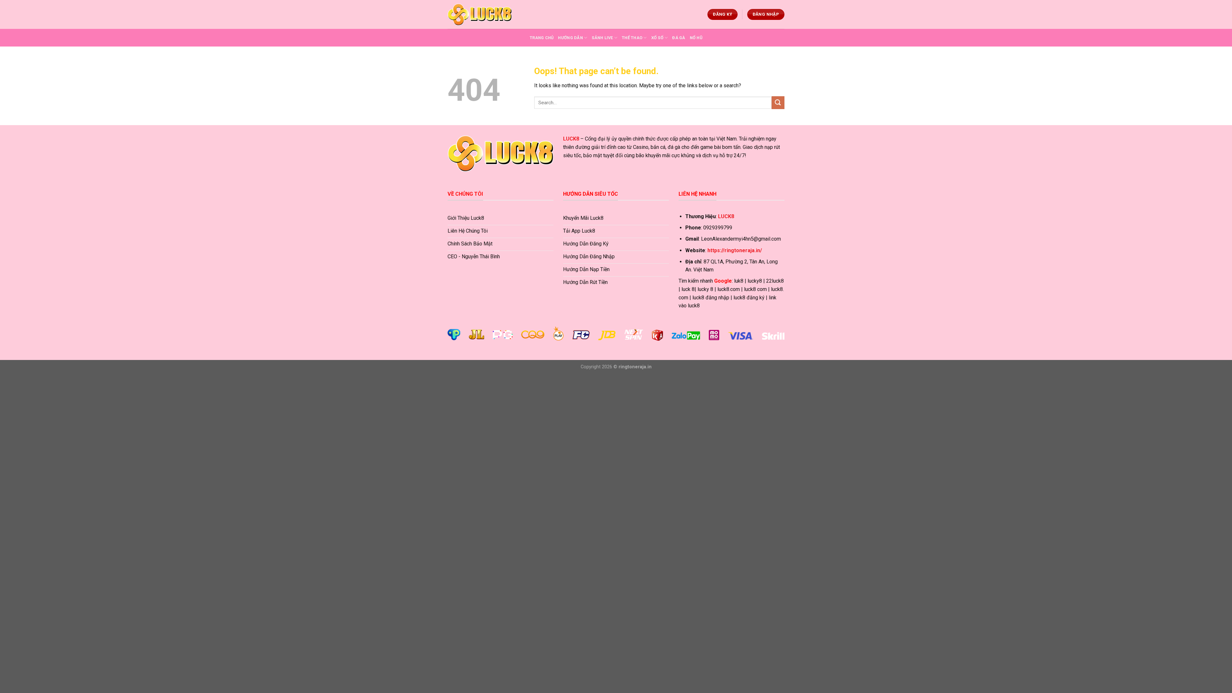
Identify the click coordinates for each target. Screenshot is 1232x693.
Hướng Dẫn (570, 37)
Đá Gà (678, 37)
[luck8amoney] (480, 14)
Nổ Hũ (696, 37)
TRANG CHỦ (541, 37)
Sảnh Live (602, 37)
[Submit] (778, 102)
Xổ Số (657, 37)
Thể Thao (632, 37)
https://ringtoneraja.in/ (734, 250)
